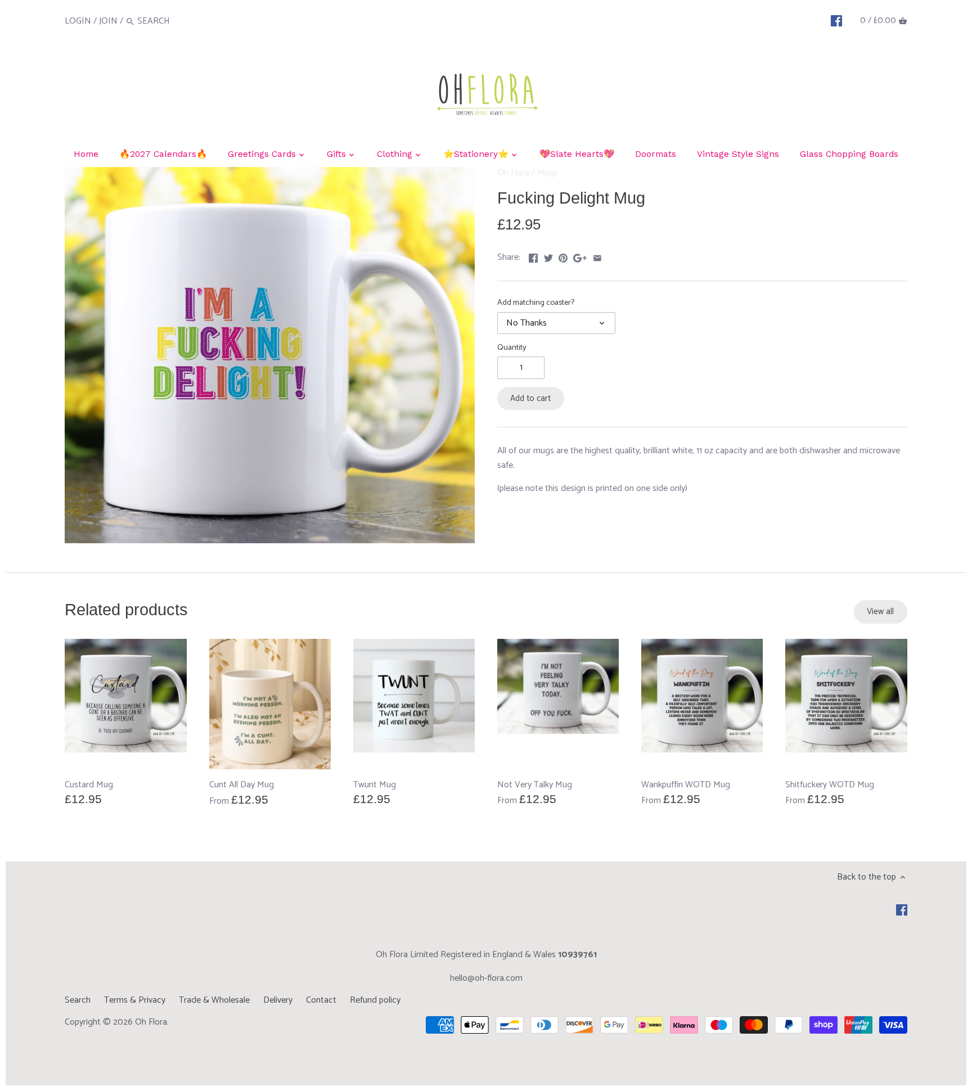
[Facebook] (836, 20)
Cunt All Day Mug (241, 785)
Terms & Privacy (134, 1000)
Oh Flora (513, 173)
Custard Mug (89, 784)
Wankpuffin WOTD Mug (685, 784)
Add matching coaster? (535, 303)
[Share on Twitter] (548, 256)
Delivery (277, 1000)
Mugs (547, 173)
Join (108, 21)
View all (880, 612)
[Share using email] (597, 256)
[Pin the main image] (563, 256)
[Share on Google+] (580, 256)
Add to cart (530, 398)
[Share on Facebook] (533, 256)
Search (78, 1000)
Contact (321, 1000)
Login (78, 21)
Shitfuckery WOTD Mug (829, 784)
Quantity (511, 348)
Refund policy (375, 1000)
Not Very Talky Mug (534, 784)
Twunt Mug (374, 784)
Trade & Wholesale (214, 1000)
